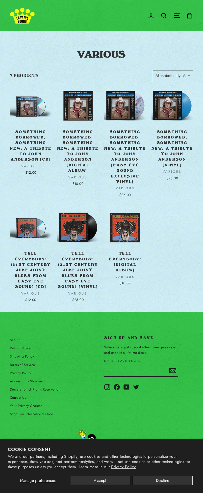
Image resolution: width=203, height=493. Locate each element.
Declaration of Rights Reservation (35, 389)
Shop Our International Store (31, 413)
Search (15, 339)
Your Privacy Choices (26, 405)
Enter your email (122, 361)
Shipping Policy (22, 356)
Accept (100, 480)
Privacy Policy (123, 467)
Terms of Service (22, 364)
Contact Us (18, 397)
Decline (162, 480)
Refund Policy (20, 348)
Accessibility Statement (27, 381)
